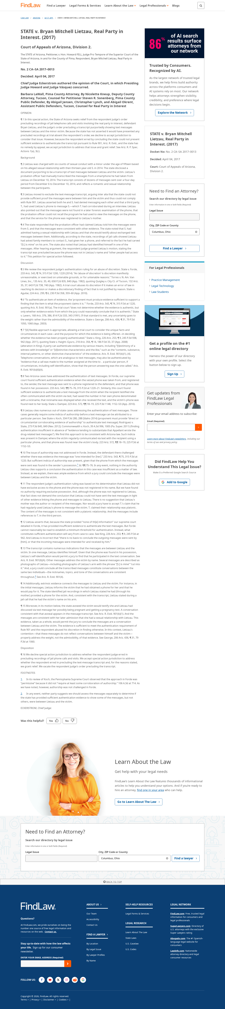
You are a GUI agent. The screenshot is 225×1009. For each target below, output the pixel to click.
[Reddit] (75, 980)
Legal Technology (162, 286)
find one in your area (150, 790)
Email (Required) (156, 421)
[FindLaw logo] (32, 5)
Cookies (63, 999)
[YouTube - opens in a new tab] (50, 980)
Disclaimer (48, 999)
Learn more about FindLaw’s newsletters (166, 438)
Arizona (36, 18)
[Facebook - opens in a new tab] (42, 980)
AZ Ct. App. (49, 18)
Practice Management (165, 280)
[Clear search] (196, 231)
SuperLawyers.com (180, 926)
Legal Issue (156, 210)
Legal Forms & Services (137, 913)
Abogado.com (177, 938)
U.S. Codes (131, 949)
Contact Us (92, 924)
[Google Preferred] (83, 980)
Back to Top (114, 881)
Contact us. (51, 931)
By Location (92, 943)
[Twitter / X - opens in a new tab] (58, 980)
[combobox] (174, 216)
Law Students (160, 292)
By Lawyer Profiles (95, 954)
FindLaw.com (177, 913)
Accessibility (92, 919)
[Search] (200, 5)
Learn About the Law (136, 932)
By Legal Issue (93, 949)
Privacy (35, 999)
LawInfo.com (177, 950)
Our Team (91, 913)
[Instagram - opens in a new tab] (66, 980)
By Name (91, 960)
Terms (24, 999)
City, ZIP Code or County (163, 225)
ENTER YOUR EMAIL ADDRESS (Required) (42, 957)
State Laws (131, 937)
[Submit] (198, 427)
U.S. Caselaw (132, 943)
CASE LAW (25, 18)
